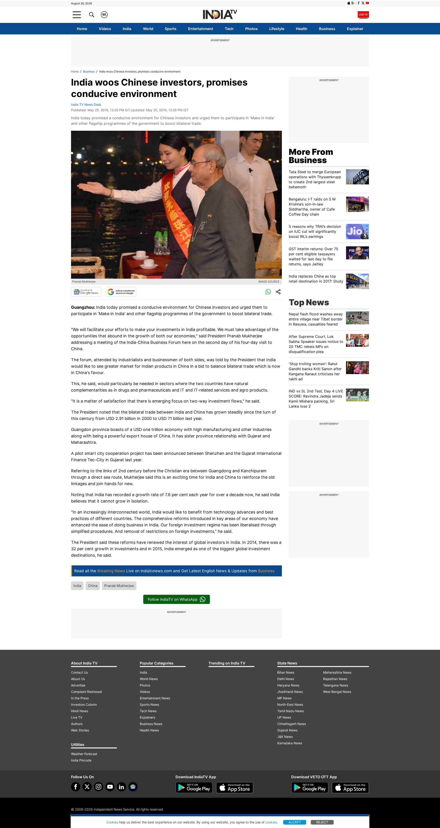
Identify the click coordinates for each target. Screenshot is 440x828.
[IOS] (348, 3)
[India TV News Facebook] (358, 3)
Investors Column (84, 704)
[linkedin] (121, 786)
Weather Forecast (84, 754)
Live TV (76, 717)
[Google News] (86, 292)
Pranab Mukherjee (119, 585)
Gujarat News (287, 730)
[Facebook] (75, 786)
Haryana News (288, 685)
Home (82, 28)
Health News (149, 730)
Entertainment (200, 28)
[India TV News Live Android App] (194, 787)
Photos (251, 28)
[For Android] (309, 787)
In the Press (80, 698)
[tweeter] (87, 786)
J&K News (285, 737)
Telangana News (335, 685)
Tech (229, 28)
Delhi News (285, 679)
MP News (284, 698)
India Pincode (81, 760)
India (127, 28)
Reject (322, 822)
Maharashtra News (337, 672)
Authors (76, 724)
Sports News (149, 704)
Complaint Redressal (86, 692)
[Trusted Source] (121, 292)
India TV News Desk (86, 104)
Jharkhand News (290, 692)
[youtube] (110, 786)
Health (301, 28)
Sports (170, 28)
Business (327, 28)
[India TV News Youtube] (367, 3)
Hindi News (79, 711)
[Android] (353, 3)
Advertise (78, 685)
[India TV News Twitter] (363, 3)
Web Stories (80, 730)
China (92, 585)
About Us (78, 679)
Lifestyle (276, 28)
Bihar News (285, 672)
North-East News (290, 704)
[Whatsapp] (268, 292)
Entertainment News (155, 698)
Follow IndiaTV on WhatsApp (173, 599)
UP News (284, 717)
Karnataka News (289, 743)
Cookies (112, 822)
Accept (295, 822)
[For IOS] (350, 787)
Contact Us (79, 672)
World (148, 28)
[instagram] (98, 786)
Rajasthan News (335, 679)
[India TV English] (220, 15)
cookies (271, 822)
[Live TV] (363, 14)
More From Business (311, 156)
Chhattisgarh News (291, 724)
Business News (151, 724)
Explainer (355, 28)
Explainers (147, 717)
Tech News (148, 711)
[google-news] (133, 786)
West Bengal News (337, 692)
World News (149, 679)
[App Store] (234, 787)
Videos (105, 28)
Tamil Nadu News (290, 711)
